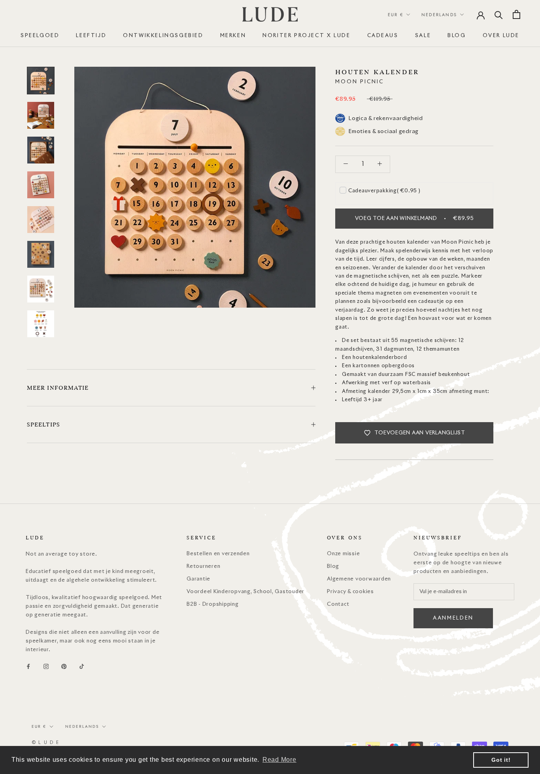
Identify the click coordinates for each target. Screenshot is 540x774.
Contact (338, 604)
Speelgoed (40, 35)
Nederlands (439, 14)
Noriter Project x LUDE (306, 35)
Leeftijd (91, 35)
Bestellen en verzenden (218, 553)
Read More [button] (279, 759)
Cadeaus (382, 35)
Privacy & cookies (350, 591)
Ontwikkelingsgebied (163, 35)
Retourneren (203, 566)
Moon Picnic (359, 82)
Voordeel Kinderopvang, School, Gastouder (245, 591)
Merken (233, 35)
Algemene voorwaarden (359, 579)
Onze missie (343, 553)
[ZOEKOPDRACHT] (499, 14)
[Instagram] (46, 666)
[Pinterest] (63, 666)
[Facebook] (28, 666)
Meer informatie (58, 387)
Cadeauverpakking (384, 191)
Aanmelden (453, 618)
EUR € (395, 14)
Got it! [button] (500, 760)
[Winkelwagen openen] (516, 14)
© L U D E (45, 742)
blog (456, 35)
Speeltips (43, 424)
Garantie (198, 579)
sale (423, 35)
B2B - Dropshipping (213, 604)
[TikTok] (81, 666)
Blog (333, 566)
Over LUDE (501, 35)
